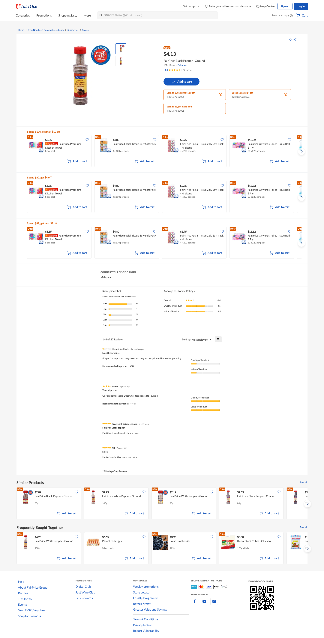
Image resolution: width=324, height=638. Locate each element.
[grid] (164, 151)
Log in (301, 6)
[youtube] (204, 603)
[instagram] (214, 603)
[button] (291, 15)
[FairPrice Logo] (26, 6)
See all (304, 482)
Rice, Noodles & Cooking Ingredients (46, 30)
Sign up (285, 6)
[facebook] (194, 603)
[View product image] (121, 49)
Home (21, 30)
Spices (85, 30)
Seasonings (73, 30)
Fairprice (182, 65)
